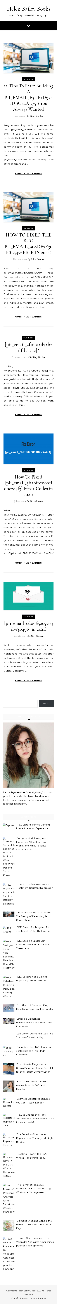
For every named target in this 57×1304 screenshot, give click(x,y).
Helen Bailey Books (28, 8)
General (28, 79)
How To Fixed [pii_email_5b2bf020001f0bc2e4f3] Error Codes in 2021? (28, 485)
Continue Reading (28, 173)
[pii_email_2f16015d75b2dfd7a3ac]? (28, 347)
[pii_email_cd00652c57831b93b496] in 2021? (28, 626)
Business (28, 338)
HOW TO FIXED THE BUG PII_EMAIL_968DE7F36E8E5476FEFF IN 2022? (28, 243)
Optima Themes (38, 1298)
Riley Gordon (36, 115)
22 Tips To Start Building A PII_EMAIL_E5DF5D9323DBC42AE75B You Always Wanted (29, 97)
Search (46, 703)
